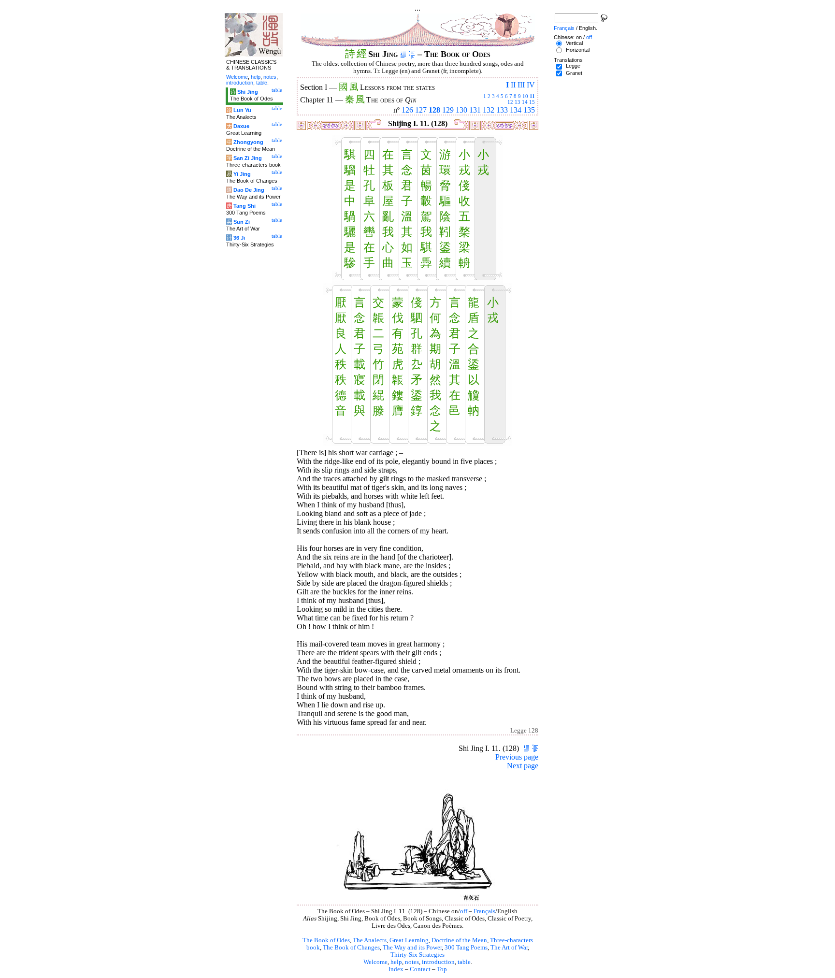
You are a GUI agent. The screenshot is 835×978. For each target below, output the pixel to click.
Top (442, 969)
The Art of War (509, 947)
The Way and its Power (412, 947)
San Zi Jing (247, 158)
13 (517, 102)
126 (407, 110)
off (463, 911)
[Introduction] (403, 54)
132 (488, 110)
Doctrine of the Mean (459, 940)
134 (515, 110)
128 (434, 110)
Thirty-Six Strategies (417, 954)
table (464, 962)
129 (448, 110)
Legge (573, 66)
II (513, 85)
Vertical (574, 43)
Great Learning (409, 940)
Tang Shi (244, 206)
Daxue (241, 126)
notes (412, 962)
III (521, 85)
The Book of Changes (351, 947)
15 (532, 102)
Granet (574, 73)
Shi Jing (247, 92)
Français (484, 911)
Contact (420, 969)
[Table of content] (412, 54)
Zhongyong (248, 142)
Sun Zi (241, 222)
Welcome (375, 962)
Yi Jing (242, 174)
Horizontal (578, 50)
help (396, 962)
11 (532, 96)
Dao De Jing (248, 190)
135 (529, 110)
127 (421, 110)
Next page (522, 766)
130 (461, 110)
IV (531, 85)
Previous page (516, 757)
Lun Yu (242, 110)
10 (525, 96)
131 (475, 110)
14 (525, 102)
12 (510, 102)
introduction (438, 962)
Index (396, 969)
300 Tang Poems (466, 947)
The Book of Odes (326, 940)
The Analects (370, 940)
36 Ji (239, 238)
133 (502, 110)
